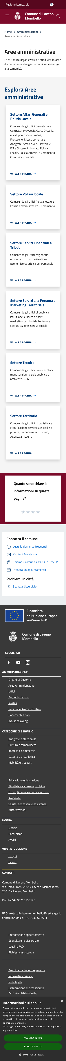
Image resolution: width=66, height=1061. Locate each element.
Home (8, 31)
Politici (12, 703)
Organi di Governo (19, 679)
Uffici (11, 691)
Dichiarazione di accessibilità (26, 988)
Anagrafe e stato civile (22, 739)
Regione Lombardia (17, 4)
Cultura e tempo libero (22, 745)
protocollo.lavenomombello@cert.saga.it (34, 913)
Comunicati (15, 834)
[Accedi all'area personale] (51, 4)
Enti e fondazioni (18, 697)
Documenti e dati (19, 715)
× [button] (61, 1001)
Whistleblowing (18, 721)
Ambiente (14, 798)
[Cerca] (58, 16)
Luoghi (12, 856)
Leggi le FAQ (16, 946)
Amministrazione (27, 31)
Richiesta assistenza (21, 952)
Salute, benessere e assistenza (27, 804)
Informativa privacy (20, 976)
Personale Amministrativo (24, 709)
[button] (32, 1054)
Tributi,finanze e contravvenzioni (28, 792)
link (15, 1030)
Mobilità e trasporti (20, 762)
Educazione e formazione (23, 780)
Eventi (12, 862)
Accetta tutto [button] (33, 1037)
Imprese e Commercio (21, 750)
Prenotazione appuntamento (26, 934)
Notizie (12, 828)
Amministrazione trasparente (26, 970)
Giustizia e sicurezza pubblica (26, 786)
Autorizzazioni (17, 810)
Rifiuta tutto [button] (33, 1046)
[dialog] (33, 1029)
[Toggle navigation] (7, 16)
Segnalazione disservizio (23, 940)
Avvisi (12, 839)
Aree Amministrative (21, 685)
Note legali (15, 982)
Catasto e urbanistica (21, 756)
